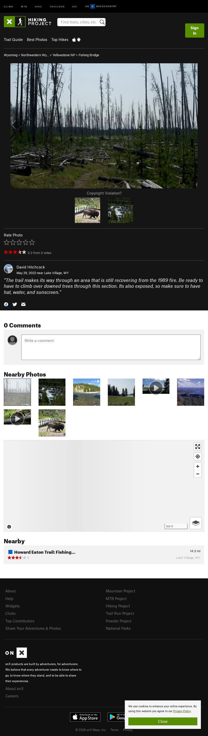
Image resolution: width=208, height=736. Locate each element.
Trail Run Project (120, 613)
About (10, 591)
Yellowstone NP (64, 55)
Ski (75, 6)
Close (163, 721)
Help (9, 598)
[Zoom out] (197, 473)
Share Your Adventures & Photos (33, 628)
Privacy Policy (182, 711)
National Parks (118, 628)
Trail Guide (13, 39)
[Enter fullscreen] (197, 446)
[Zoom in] (197, 466)
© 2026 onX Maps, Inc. (90, 729)
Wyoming (11, 55)
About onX (14, 688)
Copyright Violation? (104, 193)
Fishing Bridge (89, 55)
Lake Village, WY (56, 273)
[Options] (195, 523)
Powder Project (118, 621)
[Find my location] (197, 456)
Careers (12, 696)
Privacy (128, 729)
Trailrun (57, 6)
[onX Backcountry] (100, 6)
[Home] (30, 21)
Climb (8, 6)
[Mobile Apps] (76, 39)
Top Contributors (19, 621)
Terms (115, 729)
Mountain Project (120, 591)
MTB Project (116, 598)
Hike (38, 6)
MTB (24, 6)
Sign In (194, 30)
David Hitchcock (30, 267)
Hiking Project (118, 606)
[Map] (104, 485)
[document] (162, 714)
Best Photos (37, 39)
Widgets (12, 606)
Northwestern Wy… (35, 55)
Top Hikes (59, 39)
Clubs (10, 613)
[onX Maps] (16, 656)
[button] (6, 304)
